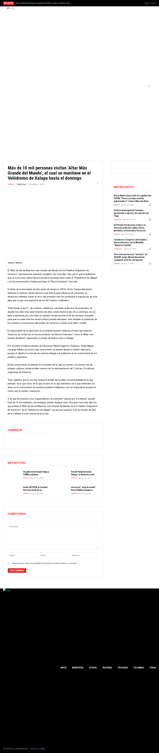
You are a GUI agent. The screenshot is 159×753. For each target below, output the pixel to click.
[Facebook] (123, 3)
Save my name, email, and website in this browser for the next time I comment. (44, 563)
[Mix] (39, 440)
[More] (54, 440)
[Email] (32, 440)
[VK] (46, 440)
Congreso (118, 249)
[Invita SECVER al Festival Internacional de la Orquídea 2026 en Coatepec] (14, 490)
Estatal (117, 204)
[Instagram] (128, 3)
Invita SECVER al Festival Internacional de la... (35, 488)
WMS (42, 749)
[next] (88, 3)
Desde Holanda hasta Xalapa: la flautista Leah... (83, 473)
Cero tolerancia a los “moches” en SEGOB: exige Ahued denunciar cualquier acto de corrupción (130, 257)
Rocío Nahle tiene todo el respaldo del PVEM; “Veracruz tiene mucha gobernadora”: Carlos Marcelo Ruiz (132, 198)
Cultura (11, 184)
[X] (134, 3)
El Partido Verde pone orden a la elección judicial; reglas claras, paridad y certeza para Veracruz (130, 228)
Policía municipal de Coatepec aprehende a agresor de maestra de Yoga (131, 213)
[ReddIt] (25, 440)
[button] (149, 86)
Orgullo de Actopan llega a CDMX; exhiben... (36, 473)
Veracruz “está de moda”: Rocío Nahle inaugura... (83, 488)
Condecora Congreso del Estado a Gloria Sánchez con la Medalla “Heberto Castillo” (130, 242)
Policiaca (117, 219)
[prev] (83, 3)
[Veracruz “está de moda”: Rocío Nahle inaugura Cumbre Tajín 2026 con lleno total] (62, 490)
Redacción (21, 184)
